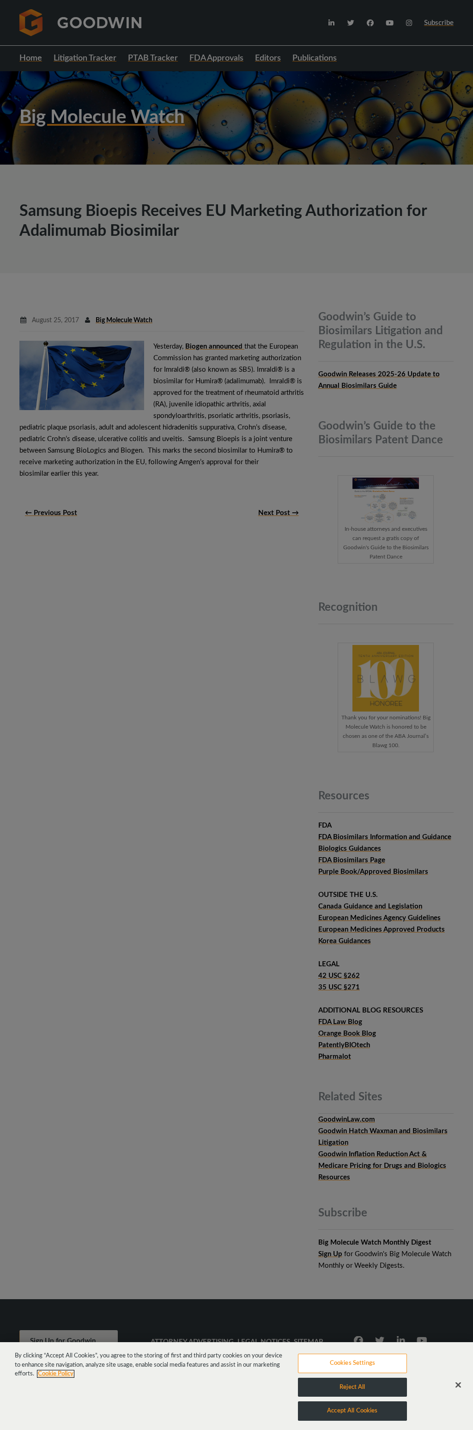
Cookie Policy (55, 1374)
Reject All (352, 1387)
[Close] (458, 1385)
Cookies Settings (352, 1363)
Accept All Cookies (352, 1411)
